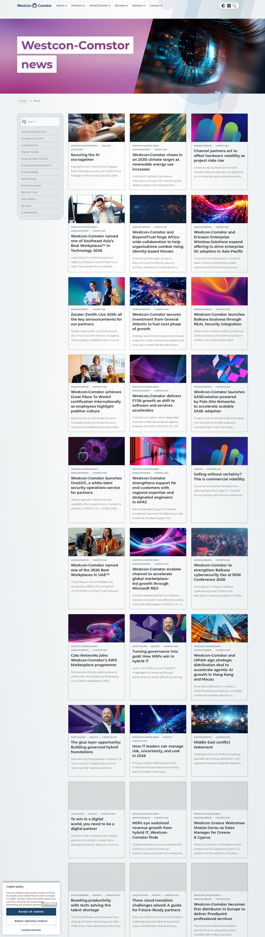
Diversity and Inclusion (35, 158)
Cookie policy (49, 904)
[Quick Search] (234, 6)
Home (23, 101)
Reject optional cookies (31, 921)
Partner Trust (29, 192)
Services (26, 205)
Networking (28, 178)
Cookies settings (31, 930)
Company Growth (32, 138)
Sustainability (29, 212)
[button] (223, 6)
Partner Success (31, 185)
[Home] (34, 5)
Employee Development (36, 165)
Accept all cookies (31, 911)
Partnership (28, 199)
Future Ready (29, 172)
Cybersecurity (29, 145)
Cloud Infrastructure (33, 131)
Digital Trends (29, 151)
